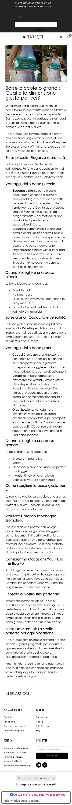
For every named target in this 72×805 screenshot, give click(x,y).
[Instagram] (44, 765)
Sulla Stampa (42, 726)
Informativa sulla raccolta (21, 800)
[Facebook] (38, 765)
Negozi (39, 721)
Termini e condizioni (13, 756)
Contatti (8, 717)
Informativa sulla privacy (16, 748)
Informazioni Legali (13, 761)
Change (36, 24)
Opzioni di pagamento (15, 726)
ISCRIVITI (52, 756)
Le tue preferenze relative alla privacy (39, 794)
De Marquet (42, 717)
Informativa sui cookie (15, 752)
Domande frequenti (14, 730)
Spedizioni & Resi (12, 721)
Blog (38, 730)
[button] (4, 37)
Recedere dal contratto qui (17, 765)
